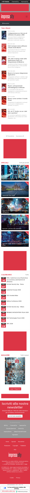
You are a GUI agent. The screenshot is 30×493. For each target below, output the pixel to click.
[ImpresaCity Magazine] (15, 371)
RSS (15, 449)
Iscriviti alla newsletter (15, 416)
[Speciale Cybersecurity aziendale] (15, 222)
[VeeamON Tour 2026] (15, 189)
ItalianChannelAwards (20, 431)
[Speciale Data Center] (15, 172)
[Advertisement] (15, 396)
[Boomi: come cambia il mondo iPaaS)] (4, 100)
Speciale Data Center (8, 179)
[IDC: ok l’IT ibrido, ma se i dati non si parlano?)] (4, 113)
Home (7, 441)
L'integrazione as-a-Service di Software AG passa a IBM (17, 34)
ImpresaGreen (8, 431)
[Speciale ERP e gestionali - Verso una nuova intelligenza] (15, 206)
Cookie (12, 477)
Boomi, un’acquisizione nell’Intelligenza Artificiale (16, 86)
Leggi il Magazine (15, 389)
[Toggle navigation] (26, 16)
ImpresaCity (24, 1)
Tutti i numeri (24, 355)
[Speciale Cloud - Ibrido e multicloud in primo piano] (15, 239)
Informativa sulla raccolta (9, 491)
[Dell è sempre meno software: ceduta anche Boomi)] (4, 48)
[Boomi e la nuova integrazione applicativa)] (4, 75)
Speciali (13, 441)
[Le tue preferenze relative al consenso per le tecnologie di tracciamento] (22, 491)
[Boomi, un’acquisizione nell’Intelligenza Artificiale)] (4, 87)
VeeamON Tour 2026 (8, 195)
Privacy (18, 477)
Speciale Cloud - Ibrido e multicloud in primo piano (15, 244)
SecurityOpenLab (11, 428)
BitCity (6, 425)
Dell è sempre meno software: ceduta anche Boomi (17, 47)
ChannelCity (15, 1)
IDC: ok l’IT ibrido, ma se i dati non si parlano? (17, 112)
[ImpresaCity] (7, 16)
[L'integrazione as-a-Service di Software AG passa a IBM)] (4, 35)
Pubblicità (23, 445)
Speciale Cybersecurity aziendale (11, 228)
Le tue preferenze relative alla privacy (17, 488)
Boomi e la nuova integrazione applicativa (18, 74)
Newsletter (6, 23)
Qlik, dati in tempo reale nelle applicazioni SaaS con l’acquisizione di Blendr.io (17, 60)
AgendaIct (15, 434)
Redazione (7, 445)
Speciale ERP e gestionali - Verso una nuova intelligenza (15, 211)
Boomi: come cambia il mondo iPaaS (17, 99)
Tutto (27, 274)
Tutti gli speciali (24, 162)
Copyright (15, 445)
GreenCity (21, 428)
